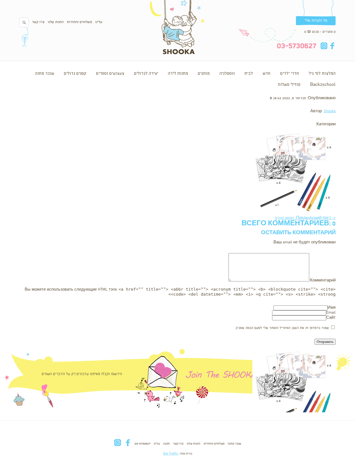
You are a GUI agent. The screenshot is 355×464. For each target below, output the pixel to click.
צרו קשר (38, 22)
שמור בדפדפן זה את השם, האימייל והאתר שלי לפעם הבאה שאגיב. (282, 328)
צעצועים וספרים (110, 73)
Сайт (331, 318)
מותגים (204, 73)
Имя (332, 308)
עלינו (98, 22)
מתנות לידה (178, 73)
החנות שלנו (56, 22)
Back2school (323, 84)
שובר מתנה (44, 73)
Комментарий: (322, 280)
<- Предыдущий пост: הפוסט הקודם (305, 218)
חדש (266, 73)
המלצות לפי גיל (322, 73)
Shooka (330, 111)
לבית (248, 73)
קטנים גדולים (75, 73)
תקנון (166, 443)
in (323, 46)
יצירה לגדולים (146, 73)
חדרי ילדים (289, 73)
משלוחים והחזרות (79, 22)
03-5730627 (142, 443)
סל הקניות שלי (316, 20)
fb (332, 46)
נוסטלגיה (227, 73)
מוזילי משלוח (289, 84)
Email (331, 313)
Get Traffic (170, 453)
